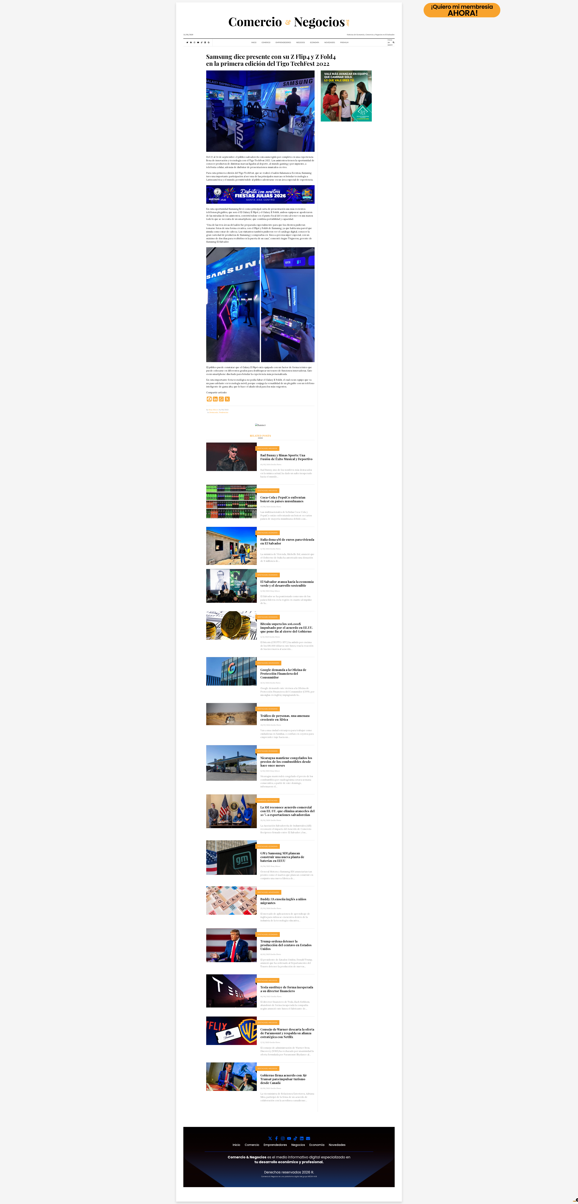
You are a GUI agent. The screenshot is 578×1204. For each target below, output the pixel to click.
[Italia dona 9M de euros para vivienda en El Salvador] (231, 545)
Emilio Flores (276, 464)
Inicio (253, 42)
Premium (344, 42)
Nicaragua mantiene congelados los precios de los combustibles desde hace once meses (286, 761)
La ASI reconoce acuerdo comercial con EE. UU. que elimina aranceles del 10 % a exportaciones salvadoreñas (287, 811)
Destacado (213, 412)
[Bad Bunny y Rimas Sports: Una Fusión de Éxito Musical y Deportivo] (231, 456)
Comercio (266, 42)
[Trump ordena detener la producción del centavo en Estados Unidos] (231, 945)
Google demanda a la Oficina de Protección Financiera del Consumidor (283, 673)
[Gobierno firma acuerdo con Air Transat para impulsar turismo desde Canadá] (231, 1076)
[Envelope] (308, 1138)
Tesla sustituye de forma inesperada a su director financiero (286, 989)
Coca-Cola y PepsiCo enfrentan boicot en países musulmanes (282, 499)
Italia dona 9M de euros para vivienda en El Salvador (287, 541)
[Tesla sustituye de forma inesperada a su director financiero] (231, 990)
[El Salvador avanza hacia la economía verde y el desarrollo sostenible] (231, 585)
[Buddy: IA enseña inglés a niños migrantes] (231, 900)
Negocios (300, 42)
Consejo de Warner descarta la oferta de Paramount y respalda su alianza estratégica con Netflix (287, 1033)
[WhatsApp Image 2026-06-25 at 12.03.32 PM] (260, 194)
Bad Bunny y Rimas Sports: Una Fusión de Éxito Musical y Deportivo (286, 457)
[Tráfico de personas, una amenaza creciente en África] (231, 713)
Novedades (329, 42)
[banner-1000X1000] (346, 95)
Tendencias (223, 412)
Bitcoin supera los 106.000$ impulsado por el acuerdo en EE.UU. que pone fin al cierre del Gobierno (286, 627)
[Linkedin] (302, 1138)
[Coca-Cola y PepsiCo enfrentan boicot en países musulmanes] (231, 501)
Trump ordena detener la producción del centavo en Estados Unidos (286, 945)
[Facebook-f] (276, 1138)
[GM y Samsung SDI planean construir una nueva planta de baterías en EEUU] (231, 857)
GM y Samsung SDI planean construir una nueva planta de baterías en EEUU (282, 857)
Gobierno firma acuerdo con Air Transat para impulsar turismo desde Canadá (283, 1079)
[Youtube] (289, 1138)
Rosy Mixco (213, 410)
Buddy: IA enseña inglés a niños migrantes (283, 901)
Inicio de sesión (390, 42)
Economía (314, 42)
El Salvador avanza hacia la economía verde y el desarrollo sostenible (287, 583)
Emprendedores (283, 42)
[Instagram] (283, 1138)
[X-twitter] (270, 1138)
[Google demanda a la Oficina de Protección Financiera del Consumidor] (231, 671)
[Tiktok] (295, 1138)
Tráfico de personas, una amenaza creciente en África (284, 717)
